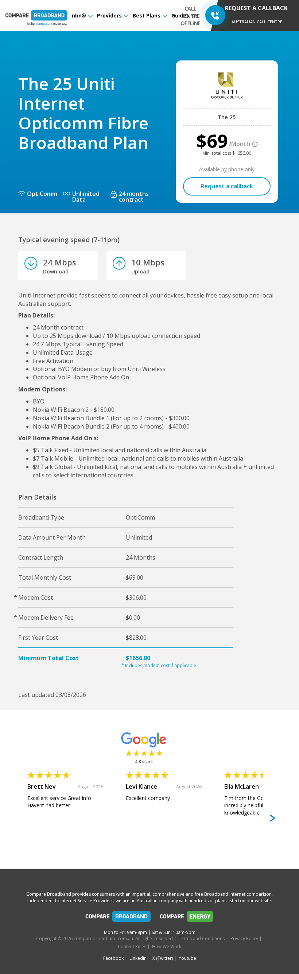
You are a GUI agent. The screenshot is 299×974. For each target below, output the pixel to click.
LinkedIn (138, 958)
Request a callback (227, 186)
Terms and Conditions (202, 938)
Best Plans (146, 15)
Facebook (113, 958)
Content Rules (132, 946)
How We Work (166, 946)
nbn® (79, 15)
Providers (109, 15)
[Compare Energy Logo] (186, 918)
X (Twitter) (162, 958)
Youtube (187, 958)
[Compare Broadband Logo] (118, 918)
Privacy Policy (244, 938)
